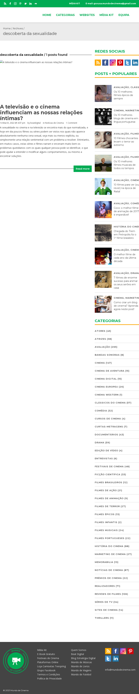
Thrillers (102, 617)
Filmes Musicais (106, 530)
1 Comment (71, 122)
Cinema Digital (106, 378)
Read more (83, 168)
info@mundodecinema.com (120, 669)
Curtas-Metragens (109, 426)
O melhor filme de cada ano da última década (125, 258)
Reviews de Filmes (108, 594)
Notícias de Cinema (54, 122)
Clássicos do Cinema (110, 402)
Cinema (119, 110)
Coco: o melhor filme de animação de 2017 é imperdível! (126, 211)
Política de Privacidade (49, 678)
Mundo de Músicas (81, 662)
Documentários (106, 434)
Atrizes (100, 339)
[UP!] (134, 690)
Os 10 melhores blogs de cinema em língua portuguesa (126, 118)
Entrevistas (104, 458)
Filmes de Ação (106, 490)
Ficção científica (107, 474)
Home (7, 28)
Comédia (101, 410)
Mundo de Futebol (81, 674)
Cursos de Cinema (108, 418)
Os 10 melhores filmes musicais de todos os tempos (125, 165)
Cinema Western (107, 394)
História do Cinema (109, 546)
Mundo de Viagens (81, 670)
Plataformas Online (47, 662)
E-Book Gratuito (46, 654)
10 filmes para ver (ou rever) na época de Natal (126, 188)
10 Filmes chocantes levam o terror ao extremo (126, 142)
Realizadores (105, 586)
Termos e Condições (48, 674)
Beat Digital (77, 654)
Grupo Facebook (46, 670)
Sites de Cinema (106, 610)
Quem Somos (78, 650)
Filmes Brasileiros (108, 482)
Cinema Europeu (106, 386)
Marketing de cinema (110, 554)
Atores (100, 331)
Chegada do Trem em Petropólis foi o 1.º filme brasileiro (125, 234)
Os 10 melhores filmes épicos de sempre (123, 95)
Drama (99, 442)
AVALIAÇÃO (121, 87)
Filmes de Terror (107, 506)
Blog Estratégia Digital (83, 658)
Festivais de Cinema (109, 466)
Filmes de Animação (109, 498)
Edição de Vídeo (106, 450)
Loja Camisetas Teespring (51, 666)
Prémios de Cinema (108, 578)
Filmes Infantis (106, 522)
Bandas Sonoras (107, 354)
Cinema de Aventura (109, 370)
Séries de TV (104, 602)
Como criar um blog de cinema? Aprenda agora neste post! (126, 306)
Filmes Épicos (105, 514)
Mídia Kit (42, 650)
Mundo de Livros (80, 666)
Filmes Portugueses (109, 538)
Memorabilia (104, 562)
